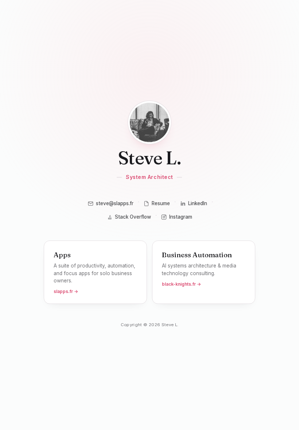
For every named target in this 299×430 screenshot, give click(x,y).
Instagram (180, 217)
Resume (161, 203)
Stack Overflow (133, 217)
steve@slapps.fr (114, 203)
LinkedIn (197, 203)
